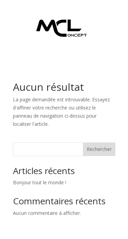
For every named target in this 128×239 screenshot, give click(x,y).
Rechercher (99, 149)
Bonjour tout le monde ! (39, 182)
